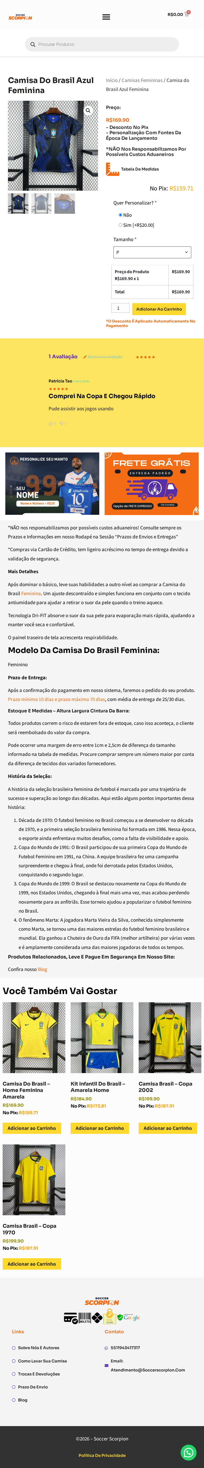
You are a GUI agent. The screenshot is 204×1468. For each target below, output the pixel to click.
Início (112, 80)
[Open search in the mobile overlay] (102, 44)
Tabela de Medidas (140, 169)
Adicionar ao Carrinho (32, 1128)
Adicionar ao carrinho (159, 309)
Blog (42, 969)
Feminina (31, 593)
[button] (106, 17)
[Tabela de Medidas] (112, 169)
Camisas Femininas (142, 80)
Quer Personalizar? (135, 202)
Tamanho (125, 239)
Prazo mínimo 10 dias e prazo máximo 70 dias (56, 699)
